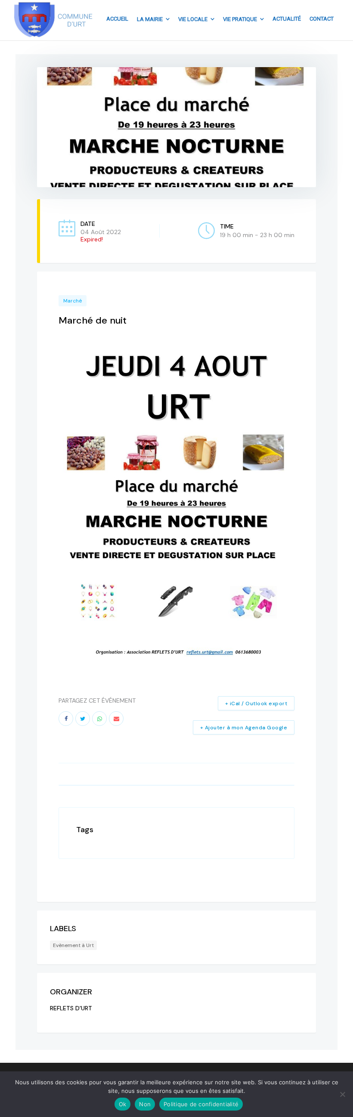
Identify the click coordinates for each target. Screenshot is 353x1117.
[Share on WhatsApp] (99, 718)
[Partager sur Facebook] (66, 718)
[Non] (342, 1094)
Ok (123, 1104)
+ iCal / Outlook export (256, 703)
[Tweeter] (82, 718)
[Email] (116, 718)
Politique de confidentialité (201, 1104)
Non (145, 1104)
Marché (72, 300)
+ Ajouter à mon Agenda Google (244, 727)
